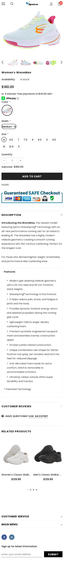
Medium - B (9, 126)
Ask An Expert (38, 416)
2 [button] (30, 489)
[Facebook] (4, 537)
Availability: (8, 79)
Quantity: (7, 154)
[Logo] (32, 4)
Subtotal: (7, 167)
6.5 (11, 139)
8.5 (40, 139)
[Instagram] (11, 537)
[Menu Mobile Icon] (3, 4)
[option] (32, 31)
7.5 (25, 139)
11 (18, 146)
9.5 (54, 139)
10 (4, 146)
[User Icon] (51, 3)
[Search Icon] (11, 3)
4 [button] (36, 489)
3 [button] (33, 489)
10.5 (11, 146)
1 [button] (27, 489)
